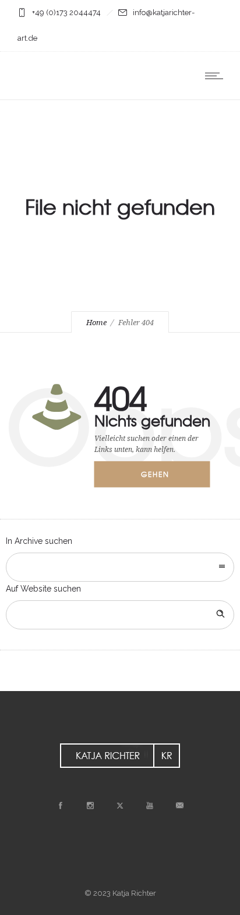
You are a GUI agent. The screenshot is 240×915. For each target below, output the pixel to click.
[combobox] (120, 567)
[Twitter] (120, 805)
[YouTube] (149, 805)
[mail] (179, 805)
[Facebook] (60, 805)
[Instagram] (90, 805)
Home (96, 322)
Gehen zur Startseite (163, 478)
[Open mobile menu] (216, 75)
